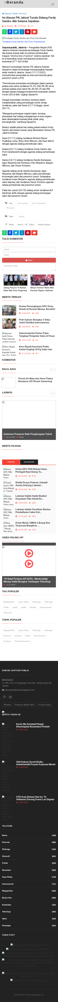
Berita (29, 835)
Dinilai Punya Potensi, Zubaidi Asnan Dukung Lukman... (31, 484)
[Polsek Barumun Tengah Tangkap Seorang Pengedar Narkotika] (29, 954)
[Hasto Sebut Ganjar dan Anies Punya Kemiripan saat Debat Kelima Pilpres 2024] (28, 980)
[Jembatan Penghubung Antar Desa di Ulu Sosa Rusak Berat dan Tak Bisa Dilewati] (28, 975)
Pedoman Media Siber (25, 705)
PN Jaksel (10, 208)
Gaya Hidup (23, 602)
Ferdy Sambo (23, 203)
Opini (29, 919)
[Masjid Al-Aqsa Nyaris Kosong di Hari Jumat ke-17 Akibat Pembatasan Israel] (29, 944)
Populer (11, 462)
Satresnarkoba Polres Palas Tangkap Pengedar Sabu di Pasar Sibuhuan (37, 336)
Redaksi (7, 705)
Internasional (45, 607)
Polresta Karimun (22, 641)
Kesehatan (29, 905)
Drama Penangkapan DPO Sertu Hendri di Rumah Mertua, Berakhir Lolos (37, 309)
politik (14, 607)
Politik (6, 607)
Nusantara (29, 870)
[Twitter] (16, 31)
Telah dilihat (29, 462)
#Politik (33, 607)
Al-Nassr (7, 641)
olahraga (48, 630)
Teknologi (29, 912)
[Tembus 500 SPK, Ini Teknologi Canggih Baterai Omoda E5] (28, 948)
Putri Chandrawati (39, 203)
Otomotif (7, 613)
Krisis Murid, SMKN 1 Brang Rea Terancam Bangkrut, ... (32, 524)
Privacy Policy (45, 705)
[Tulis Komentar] (34, 31)
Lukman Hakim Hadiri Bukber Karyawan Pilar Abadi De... (31, 497)
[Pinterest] (28, 31)
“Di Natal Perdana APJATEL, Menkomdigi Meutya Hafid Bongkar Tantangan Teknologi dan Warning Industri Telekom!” (27, 582)
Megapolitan (9, 602)
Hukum (21, 217)
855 (32, 26)
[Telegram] (22, 31)
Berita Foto (29, 898)
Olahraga (36, 602)
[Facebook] (9, 31)
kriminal (17, 636)
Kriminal (22, 13)
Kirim (30, 260)
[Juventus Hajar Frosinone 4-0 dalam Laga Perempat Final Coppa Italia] (28, 962)
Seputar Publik (10, 13)
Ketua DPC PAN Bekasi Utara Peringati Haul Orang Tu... (31, 470)
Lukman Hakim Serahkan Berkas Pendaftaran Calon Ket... (33, 510)
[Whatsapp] (4, 31)
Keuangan (29, 925)
